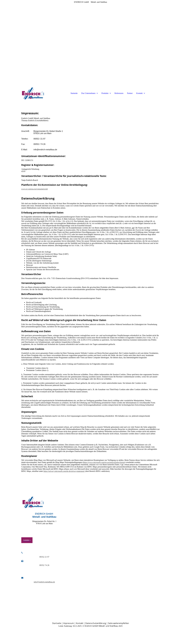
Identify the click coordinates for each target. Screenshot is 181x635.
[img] (33, 93)
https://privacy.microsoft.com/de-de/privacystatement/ (64, 471)
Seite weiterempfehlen (118, 623)
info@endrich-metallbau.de (44, 582)
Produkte (105, 93)
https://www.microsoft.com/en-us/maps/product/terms (104, 462)
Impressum (68, 623)
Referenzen (119, 93)
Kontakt (139, 93)
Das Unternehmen (88, 93)
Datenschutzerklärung (95, 623)
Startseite (74, 93)
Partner (130, 93)
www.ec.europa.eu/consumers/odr (34, 189)
